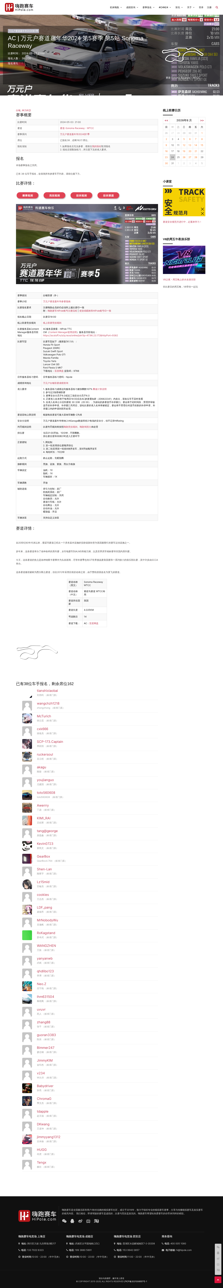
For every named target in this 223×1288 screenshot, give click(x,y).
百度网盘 (59, 370)
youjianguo (45, 780)
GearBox (43, 856)
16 (166, 151)
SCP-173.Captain (50, 742)
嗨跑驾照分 (85, 426)
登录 (201, 7)
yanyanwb (45, 958)
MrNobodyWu (47, 920)
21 (196, 151)
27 (190, 157)
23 (166, 157)
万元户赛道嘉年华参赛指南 (57, 301)
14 (195, 145)
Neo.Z (41, 984)
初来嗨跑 (114, 7)
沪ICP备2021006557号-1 (135, 1281)
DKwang (43, 1124)
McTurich (44, 716)
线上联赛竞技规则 (52, 322)
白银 (18, 110)
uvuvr (41, 1009)
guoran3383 (46, 1035)
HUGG (42, 1150)
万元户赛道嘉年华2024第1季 (23, 30)
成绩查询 (130, 7)
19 (184, 151)
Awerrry (43, 805)
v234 (41, 1073)
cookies (43, 895)
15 (202, 145)
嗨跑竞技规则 (70, 426)
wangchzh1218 (48, 703)
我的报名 (96, 146)
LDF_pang (44, 907)
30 (189, 133)
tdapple (42, 1111)
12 (184, 145)
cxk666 (42, 729)
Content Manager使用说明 (63, 332)
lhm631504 (45, 997)
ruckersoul (45, 754)
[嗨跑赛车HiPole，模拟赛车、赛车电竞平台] (19, 7)
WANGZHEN (46, 946)
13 (190, 145)
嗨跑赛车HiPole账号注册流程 (62, 310)
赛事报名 (147, 7)
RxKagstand (46, 933)
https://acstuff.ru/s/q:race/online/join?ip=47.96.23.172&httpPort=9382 (80, 335)
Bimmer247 (45, 1048)
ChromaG (44, 1099)
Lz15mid (43, 882)
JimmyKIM (45, 1060)
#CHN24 (163, 7)
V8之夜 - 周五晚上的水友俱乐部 (179, 279)
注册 (209, 7)
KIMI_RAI (43, 818)
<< (166, 120)
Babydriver (45, 1086)
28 (195, 157)
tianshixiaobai (47, 691)
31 (195, 133)
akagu (41, 767)
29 (184, 133)
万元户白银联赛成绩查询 (55, 383)
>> (202, 120)
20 (190, 151)
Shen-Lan (44, 869)
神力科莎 (26, 110)
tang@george (47, 831)
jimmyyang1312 (48, 1137)
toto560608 (46, 793)
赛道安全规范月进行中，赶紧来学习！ (182, 221)
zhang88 (43, 1022)
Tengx (41, 1162)
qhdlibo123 (45, 971)
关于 (189, 7)
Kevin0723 (45, 844)
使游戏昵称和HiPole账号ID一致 (95, 310)
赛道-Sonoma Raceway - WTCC (77, 128)
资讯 (177, 7)
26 (166, 133)
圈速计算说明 (100, 389)
